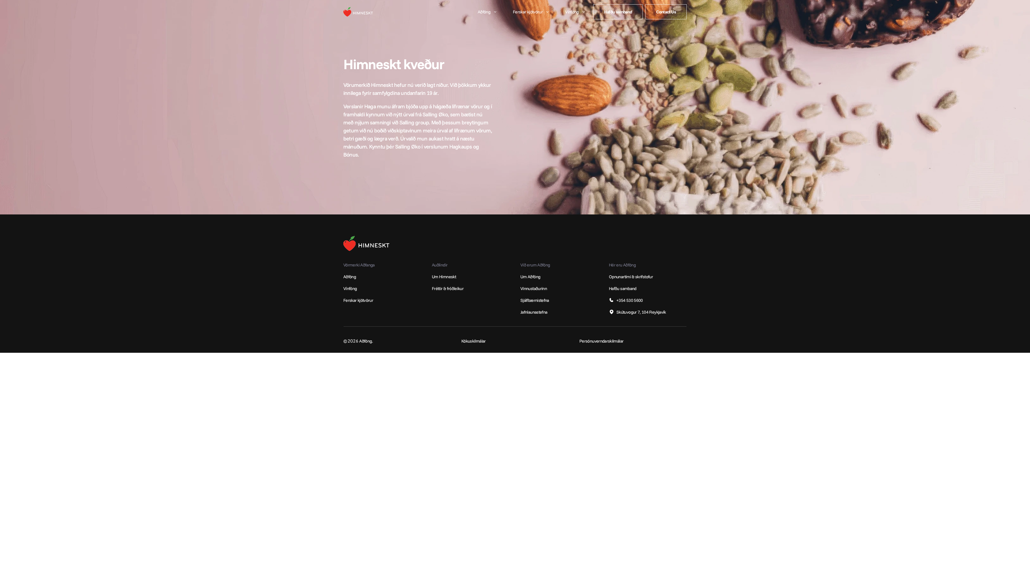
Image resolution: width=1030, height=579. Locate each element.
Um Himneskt (444, 276)
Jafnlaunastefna (533, 312)
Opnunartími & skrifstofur (631, 276)
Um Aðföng (530, 276)
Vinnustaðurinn (533, 288)
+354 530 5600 (629, 300)
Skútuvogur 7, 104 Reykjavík (641, 312)
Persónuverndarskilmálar (601, 341)
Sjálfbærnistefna (534, 300)
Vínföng (350, 288)
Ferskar (350, 300)
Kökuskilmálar (473, 341)
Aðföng (349, 276)
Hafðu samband (623, 288)
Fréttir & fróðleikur (448, 288)
